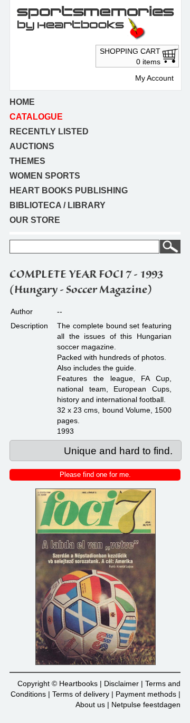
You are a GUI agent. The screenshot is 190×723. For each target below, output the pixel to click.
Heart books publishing (69, 190)
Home (22, 101)
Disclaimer (121, 683)
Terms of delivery (80, 694)
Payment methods (146, 694)
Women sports (45, 175)
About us (90, 704)
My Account (154, 78)
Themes (27, 161)
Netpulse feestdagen (145, 704)
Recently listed (49, 131)
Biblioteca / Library (58, 205)
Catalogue (36, 116)
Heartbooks (78, 683)
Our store (35, 220)
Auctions (32, 146)
